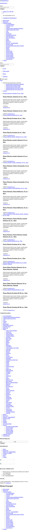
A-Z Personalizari (10, 24)
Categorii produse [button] (7, 23)
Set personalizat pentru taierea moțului (15, 45)
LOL (7, 377)
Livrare (4, 454)
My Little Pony (9, 386)
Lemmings (8, 375)
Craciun (8, 27)
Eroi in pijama (9, 357)
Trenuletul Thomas (10, 411)
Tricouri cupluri (9, 55)
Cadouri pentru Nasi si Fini (12, 29)
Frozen (7, 365)
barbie (7, 341)
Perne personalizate (10, 37)
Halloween (5, 328)
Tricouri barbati (9, 53)
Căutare (2, 9)
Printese (8, 393)
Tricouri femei (9, 52)
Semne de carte (9, 44)
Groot (7, 367)
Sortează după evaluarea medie (13, 85)
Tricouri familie (9, 56)
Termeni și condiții (7, 453)
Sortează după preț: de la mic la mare (14, 88)
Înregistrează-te (13, 18)
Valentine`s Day (9, 25)
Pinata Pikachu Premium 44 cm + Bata (14, 118)
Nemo (7, 387)
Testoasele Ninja (10, 406)
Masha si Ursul (9, 379)
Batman (8, 342)
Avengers (8, 337)
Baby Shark (9, 338)
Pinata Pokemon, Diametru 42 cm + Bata (15, 96)
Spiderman (8, 397)
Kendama (8, 371)
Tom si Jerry (9, 409)
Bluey (7, 344)
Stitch (7, 401)
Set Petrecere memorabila (12, 426)
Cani (7, 31)
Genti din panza (9, 36)
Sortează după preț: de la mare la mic (14, 89)
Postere (7, 40)
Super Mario (9, 402)
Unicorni (8, 413)
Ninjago (8, 389)
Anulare (5, 90)
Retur (4, 455)
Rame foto (8, 41)
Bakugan (8, 340)
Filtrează (2, 443)
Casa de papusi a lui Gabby (12, 348)
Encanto (8, 356)
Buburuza (8, 345)
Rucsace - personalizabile (9, 417)
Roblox (7, 395)
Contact (5, 60)
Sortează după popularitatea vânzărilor (15, 84)
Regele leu (8, 394)
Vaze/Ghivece (9, 59)
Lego (7, 374)
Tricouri (5, 425)
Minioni (8, 385)
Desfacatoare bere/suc (11, 35)
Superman (8, 403)
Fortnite (8, 361)
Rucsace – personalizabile (12, 43)
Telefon (5, 11)
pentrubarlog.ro (3, 3)
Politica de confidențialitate (9, 451)
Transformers (9, 410)
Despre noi (5, 21)
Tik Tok (8, 407)
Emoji (7, 354)
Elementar (8, 353)
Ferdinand (8, 358)
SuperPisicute (9, 405)
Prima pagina (6, 20)
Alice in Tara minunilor (11, 330)
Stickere (8, 47)
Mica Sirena (9, 381)
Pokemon (8, 391)
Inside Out (8, 369)
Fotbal (7, 362)
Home (4, 449)
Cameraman (9, 346)
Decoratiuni (8, 33)
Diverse (8, 352)
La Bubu (8, 373)
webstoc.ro (8, 483)
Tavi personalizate (10, 57)
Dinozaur (8, 350)
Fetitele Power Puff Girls (12, 360)
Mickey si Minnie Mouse (12, 382)
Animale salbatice (10, 336)
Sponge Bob (9, 398)
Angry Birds (9, 333)
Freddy (7, 364)
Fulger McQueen (10, 366)
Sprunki (8, 399)
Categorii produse (7, 491)
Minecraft (8, 383)
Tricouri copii (9, 51)
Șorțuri (7, 48)
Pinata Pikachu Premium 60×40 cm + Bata (15, 293)
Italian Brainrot (9, 370)
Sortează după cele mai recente (13, 87)
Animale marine (9, 334)
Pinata (7, 39)
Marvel (7, 378)
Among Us (8, 332)
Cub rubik (8, 349)
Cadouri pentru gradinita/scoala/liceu (14, 28)
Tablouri (8, 49)
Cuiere (7, 32)
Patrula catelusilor (10, 390)
